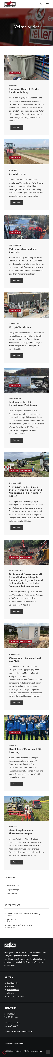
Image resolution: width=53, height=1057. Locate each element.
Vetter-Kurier (14, 73)
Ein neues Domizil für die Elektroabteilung (22, 913)
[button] (47, 4)
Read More (17, 127)
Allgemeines (12, 889)
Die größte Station (20, 327)
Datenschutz (19, 1043)
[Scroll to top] (48, 1052)
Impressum (8, 1043)
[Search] (40, 4)
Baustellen (13, 470)
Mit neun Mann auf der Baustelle (18, 925)
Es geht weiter (17, 174)
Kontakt (10, 1008)
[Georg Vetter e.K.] (10, 4)
